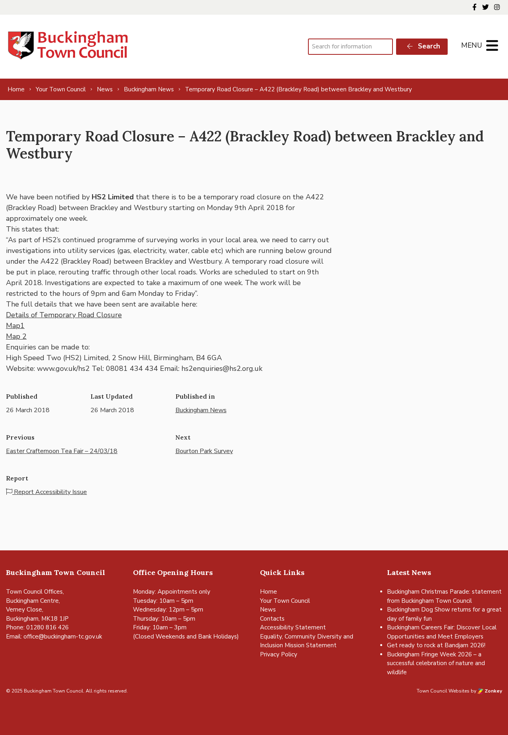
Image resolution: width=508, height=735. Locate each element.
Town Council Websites (443, 691)
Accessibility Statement (293, 627)
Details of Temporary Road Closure (64, 315)
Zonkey (492, 691)
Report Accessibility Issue (49, 492)
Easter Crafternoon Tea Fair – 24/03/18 (61, 451)
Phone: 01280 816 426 (37, 627)
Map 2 (16, 336)
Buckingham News (201, 410)
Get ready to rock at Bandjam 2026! (436, 645)
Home (268, 592)
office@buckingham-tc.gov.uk (62, 636)
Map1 (15, 325)
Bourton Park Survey (204, 451)
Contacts (272, 619)
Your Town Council (285, 601)
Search (428, 46)
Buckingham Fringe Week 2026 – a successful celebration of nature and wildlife (436, 663)
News (268, 609)
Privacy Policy (278, 654)
